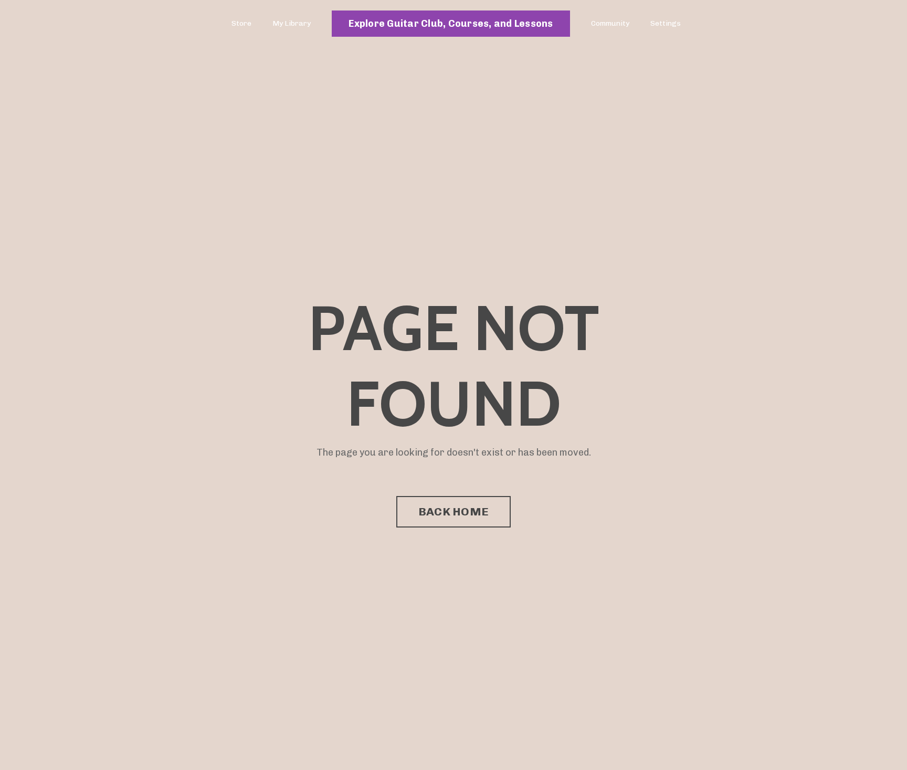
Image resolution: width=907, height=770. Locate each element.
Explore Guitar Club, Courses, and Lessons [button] (451, 23)
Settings (665, 23)
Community (610, 23)
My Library (291, 23)
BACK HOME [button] (453, 511)
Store (241, 23)
